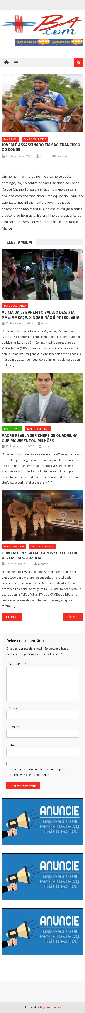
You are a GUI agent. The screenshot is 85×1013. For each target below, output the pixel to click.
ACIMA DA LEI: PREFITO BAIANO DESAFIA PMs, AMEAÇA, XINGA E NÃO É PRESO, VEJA (40, 314)
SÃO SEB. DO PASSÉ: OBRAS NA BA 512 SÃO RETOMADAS (75, 617)
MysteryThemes (50, 1007)
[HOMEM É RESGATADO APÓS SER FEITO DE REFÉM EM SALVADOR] (42, 515)
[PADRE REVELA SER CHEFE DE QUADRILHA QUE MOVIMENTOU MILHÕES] (42, 398)
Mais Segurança (35, 139)
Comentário (17, 664)
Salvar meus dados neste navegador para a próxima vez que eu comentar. (38, 772)
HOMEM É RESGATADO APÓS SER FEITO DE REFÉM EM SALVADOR (40, 555)
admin (44, 156)
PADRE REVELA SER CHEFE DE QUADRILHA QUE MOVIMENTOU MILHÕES (40, 438)
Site (11, 745)
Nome (14, 708)
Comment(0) (65, 156)
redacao (43, 564)
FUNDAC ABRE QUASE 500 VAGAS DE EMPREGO (15, 617)
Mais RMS (10, 139)
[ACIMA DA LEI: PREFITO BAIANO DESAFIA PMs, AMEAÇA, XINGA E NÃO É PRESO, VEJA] (42, 274)
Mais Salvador (14, 546)
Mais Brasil (12, 429)
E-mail (14, 726)
